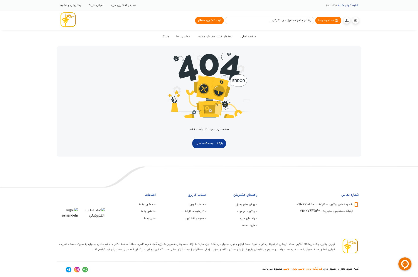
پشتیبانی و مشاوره (70, 5)
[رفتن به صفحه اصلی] (68, 20)
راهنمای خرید (247, 218)
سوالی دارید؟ (95, 5)
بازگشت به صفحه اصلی (209, 143)
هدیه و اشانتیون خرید (123, 5)
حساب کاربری (196, 204)
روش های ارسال (245, 204)
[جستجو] (309, 20)
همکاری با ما (146, 204)
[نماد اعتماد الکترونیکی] (92, 215)
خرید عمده (248, 225)
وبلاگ (165, 36)
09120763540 (310, 211)
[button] (248, 37)
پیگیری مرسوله (246, 211)
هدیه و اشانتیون (194, 218)
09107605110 (305, 204)
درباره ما (148, 218)
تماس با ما (147, 211)
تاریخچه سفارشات (193, 211)
